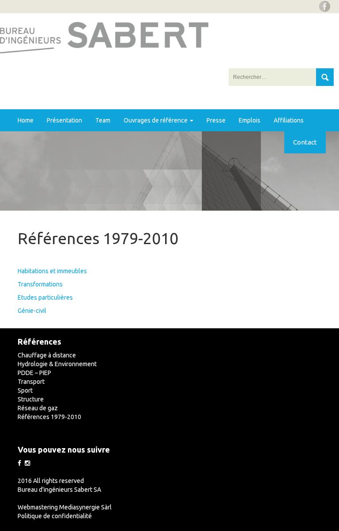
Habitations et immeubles (52, 271)
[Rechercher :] (273, 77)
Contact (305, 142)
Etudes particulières (45, 297)
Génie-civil (32, 310)
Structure (31, 399)
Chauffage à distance (47, 355)
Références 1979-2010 (49, 416)
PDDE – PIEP (34, 372)
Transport (31, 381)
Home (26, 120)
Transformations (40, 284)
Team (102, 120)
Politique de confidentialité (55, 516)
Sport (25, 390)
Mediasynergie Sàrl (85, 507)
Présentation (64, 120)
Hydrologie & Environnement (57, 364)
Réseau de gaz (38, 408)
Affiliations (289, 120)
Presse (216, 120)
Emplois (249, 120)
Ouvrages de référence (156, 120)
